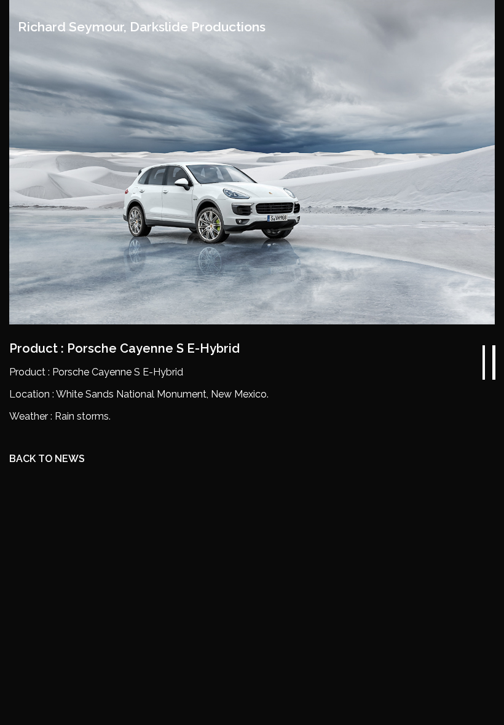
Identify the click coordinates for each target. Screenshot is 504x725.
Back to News (47, 458)
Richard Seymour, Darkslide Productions (142, 26)
